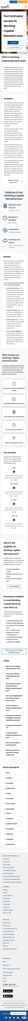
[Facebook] (10, 1018)
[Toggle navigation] (25, 6)
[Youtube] (18, 1018)
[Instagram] (22, 1018)
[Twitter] (14, 1018)
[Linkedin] (6, 1018)
